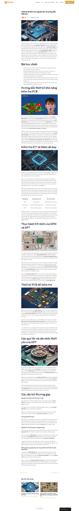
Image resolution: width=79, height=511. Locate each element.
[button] (69, 2)
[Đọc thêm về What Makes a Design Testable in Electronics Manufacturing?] (49, 487)
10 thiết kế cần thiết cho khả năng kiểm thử (30, 494)
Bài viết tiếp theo (55, 472)
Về (42, 2)
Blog (57, 2)
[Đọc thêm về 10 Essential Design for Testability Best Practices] (30, 487)
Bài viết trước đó (23, 472)
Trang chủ (37, 2)
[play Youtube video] (39, 104)
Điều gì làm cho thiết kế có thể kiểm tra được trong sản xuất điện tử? (49, 495)
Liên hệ (61, 2)
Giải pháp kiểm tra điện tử (33, 496)
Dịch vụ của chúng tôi (49, 2)
